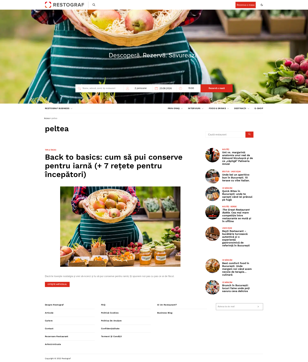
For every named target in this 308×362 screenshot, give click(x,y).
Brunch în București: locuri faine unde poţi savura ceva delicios (236, 288)
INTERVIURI (194, 108)
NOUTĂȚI (225, 149)
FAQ (103, 305)
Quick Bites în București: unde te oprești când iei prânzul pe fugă (237, 195)
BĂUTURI (226, 171)
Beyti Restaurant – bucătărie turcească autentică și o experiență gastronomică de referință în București (236, 238)
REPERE (234, 206)
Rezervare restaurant (56, 336)
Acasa (47, 118)
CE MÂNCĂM (227, 188)
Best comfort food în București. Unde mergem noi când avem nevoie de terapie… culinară (237, 269)
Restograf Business (57, 108)
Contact (49, 328)
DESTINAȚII (240, 108)
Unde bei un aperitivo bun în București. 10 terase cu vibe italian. (236, 177)
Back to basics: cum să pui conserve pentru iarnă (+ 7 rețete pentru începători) (114, 165)
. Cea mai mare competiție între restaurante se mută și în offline (236, 215)
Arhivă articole (53, 344)
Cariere (49, 320)
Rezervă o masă (217, 88)
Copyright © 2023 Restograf (58, 358)
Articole (49, 313)
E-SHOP (259, 108)
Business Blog (164, 313)
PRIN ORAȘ (174, 108)
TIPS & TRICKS (50, 150)
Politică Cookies (110, 313)
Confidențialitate (110, 328)
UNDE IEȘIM (236, 171)
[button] (262, 5)
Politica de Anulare (111, 320)
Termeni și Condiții (111, 336)
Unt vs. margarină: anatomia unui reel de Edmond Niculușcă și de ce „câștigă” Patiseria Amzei (237, 158)
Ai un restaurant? (167, 305)
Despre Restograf (54, 305)
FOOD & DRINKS (217, 108)
